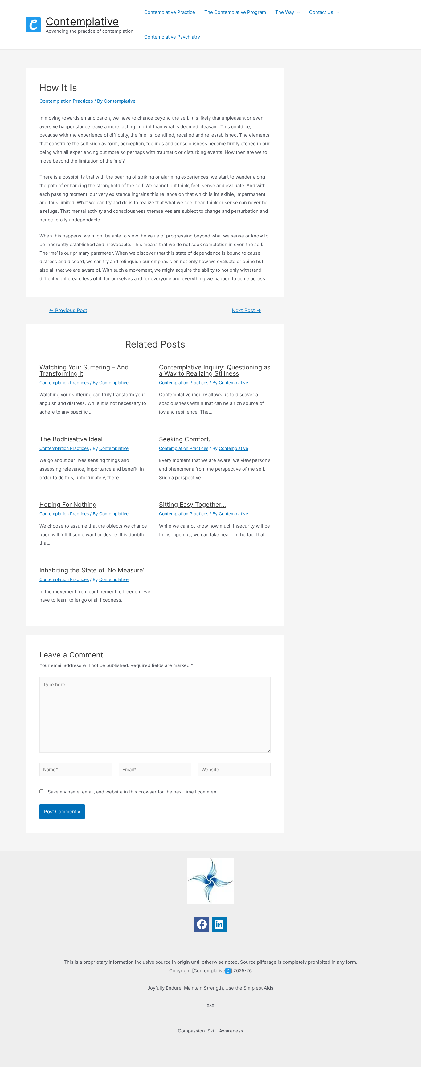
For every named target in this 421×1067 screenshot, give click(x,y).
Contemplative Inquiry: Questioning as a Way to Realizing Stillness (214, 370)
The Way (284, 12)
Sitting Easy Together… (192, 504)
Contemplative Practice (169, 12)
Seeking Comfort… (186, 439)
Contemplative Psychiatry (172, 37)
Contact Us (321, 12)
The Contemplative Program (235, 12)
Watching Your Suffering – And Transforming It (84, 370)
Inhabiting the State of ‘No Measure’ (91, 570)
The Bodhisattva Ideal (71, 439)
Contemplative (82, 21)
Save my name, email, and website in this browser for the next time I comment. (133, 792)
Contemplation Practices (66, 101)
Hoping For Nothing (67, 504)
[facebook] (201, 924)
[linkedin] (219, 924)
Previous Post (68, 310)
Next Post (246, 310)
